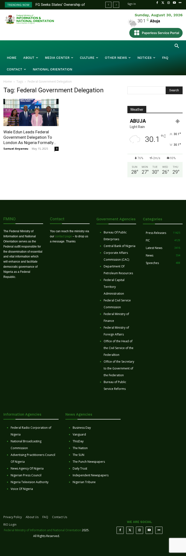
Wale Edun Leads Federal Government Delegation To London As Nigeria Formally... (29, 137)
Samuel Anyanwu (15, 148)
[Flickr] (180, 3)
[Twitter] (163, 3)
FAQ (45, 517)
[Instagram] (168, 3)
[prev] (108, 5)
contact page (63, 236)
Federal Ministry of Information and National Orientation (42, 530)
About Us (32, 517)
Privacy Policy (12, 517)
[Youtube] (174, 3)
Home (7, 81)
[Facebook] (157, 3)
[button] (177, 46)
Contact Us (59, 517)
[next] (116, 5)
